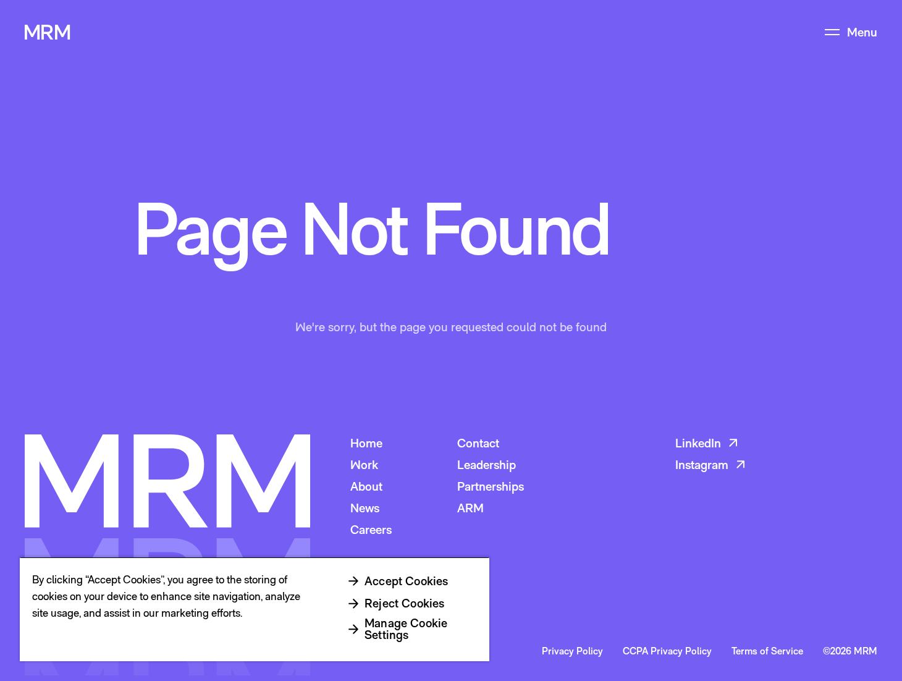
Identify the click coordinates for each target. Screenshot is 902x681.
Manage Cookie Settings (406, 628)
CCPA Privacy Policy (667, 651)
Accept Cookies (407, 581)
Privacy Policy (572, 651)
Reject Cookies (405, 603)
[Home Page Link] (47, 32)
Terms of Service (767, 651)
